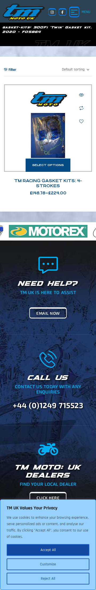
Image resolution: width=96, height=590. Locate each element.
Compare (81, 108)
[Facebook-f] (62, 12)
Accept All (48, 550)
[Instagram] (52, 12)
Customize (48, 564)
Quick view (81, 95)
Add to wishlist (81, 121)
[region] (48, 544)
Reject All (48, 578)
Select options (48, 165)
